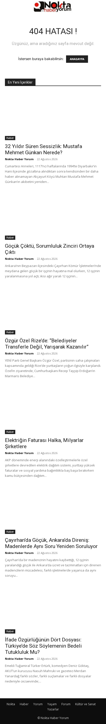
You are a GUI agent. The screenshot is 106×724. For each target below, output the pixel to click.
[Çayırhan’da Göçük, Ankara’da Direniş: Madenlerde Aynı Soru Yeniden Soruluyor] (53, 510)
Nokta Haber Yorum (19, 159)
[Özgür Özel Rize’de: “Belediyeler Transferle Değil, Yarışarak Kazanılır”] (53, 310)
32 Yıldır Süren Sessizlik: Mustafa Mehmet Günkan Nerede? (43, 149)
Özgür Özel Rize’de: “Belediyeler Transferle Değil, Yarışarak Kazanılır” (46, 344)
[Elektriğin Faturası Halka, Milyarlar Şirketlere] (53, 410)
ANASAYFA (77, 59)
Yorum (38, 704)
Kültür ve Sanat (85, 704)
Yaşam (52, 704)
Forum (66, 704)
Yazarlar (53, 709)
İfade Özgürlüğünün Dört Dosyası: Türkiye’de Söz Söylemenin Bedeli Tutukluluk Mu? (43, 646)
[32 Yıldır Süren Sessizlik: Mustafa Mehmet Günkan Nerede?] (53, 116)
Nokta (11, 704)
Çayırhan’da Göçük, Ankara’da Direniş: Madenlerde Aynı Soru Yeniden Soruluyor (51, 543)
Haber (10, 138)
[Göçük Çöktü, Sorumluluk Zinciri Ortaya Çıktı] (53, 216)
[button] (8, 6)
